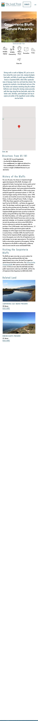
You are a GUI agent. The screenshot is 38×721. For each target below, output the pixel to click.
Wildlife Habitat (5, 53)
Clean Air (19, 63)
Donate (26, 4)
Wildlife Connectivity (12, 53)
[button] (35, 4)
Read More (6, 308)
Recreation (26, 53)
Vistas (33, 53)
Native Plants (19, 53)
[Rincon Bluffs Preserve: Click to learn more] (19, 323)
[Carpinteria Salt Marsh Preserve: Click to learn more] (19, 290)
